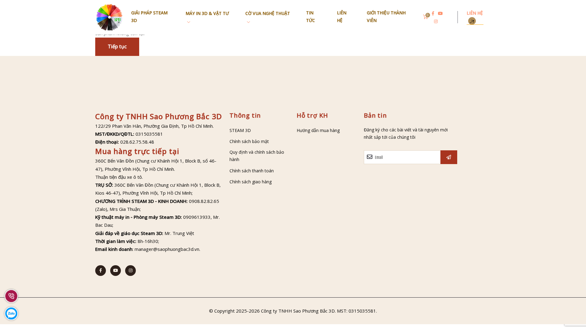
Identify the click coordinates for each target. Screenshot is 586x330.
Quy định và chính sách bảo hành (257, 156)
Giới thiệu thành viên (386, 16)
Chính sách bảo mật (249, 141)
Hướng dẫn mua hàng (318, 130)
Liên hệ (341, 16)
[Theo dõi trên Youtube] (440, 13)
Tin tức (310, 16)
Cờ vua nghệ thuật (267, 13)
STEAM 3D (240, 130)
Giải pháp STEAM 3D (149, 16)
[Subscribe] (448, 157)
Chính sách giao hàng (251, 182)
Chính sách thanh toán (252, 171)
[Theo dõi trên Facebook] (433, 13)
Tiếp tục (117, 46)
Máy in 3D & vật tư (207, 13)
